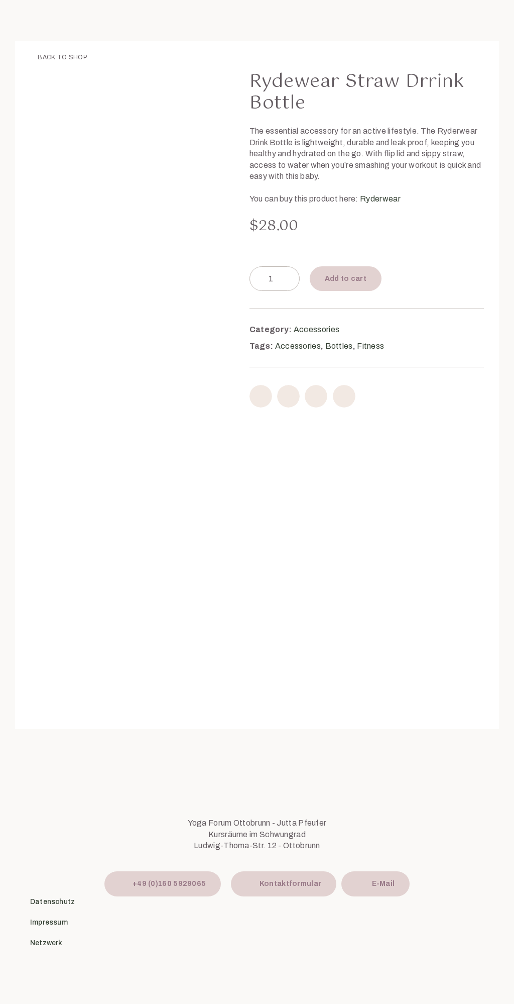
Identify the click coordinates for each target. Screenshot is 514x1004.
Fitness (370, 346)
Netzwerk (46, 943)
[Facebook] (424, 917)
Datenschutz (52, 902)
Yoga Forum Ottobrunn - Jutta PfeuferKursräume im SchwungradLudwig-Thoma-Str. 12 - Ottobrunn (257, 834)
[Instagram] (457, 917)
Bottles (339, 346)
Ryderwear (380, 198)
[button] (260, 396)
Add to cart (345, 278)
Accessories (316, 329)
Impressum (49, 922)
